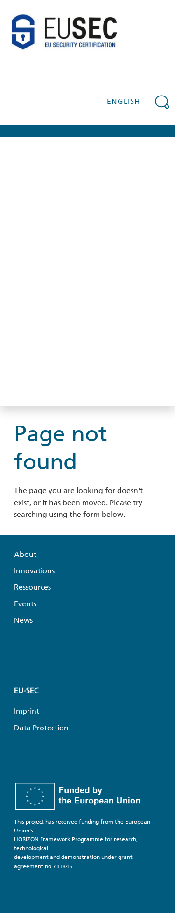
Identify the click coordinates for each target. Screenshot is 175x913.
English (123, 101)
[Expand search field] (162, 101)
